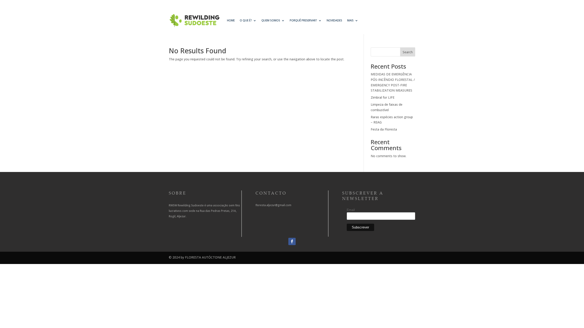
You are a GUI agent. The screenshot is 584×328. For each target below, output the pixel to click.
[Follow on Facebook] (292, 241)
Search (408, 52)
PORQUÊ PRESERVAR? (303, 20)
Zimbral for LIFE (382, 97)
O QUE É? (246, 20)
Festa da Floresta (384, 129)
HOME (231, 20)
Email (351, 210)
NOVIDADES (334, 20)
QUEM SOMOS (270, 20)
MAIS (350, 20)
